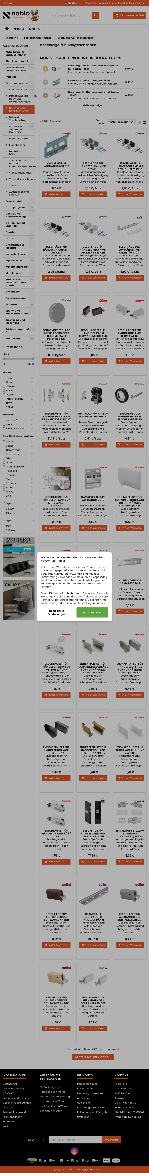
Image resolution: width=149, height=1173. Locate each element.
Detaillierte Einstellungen (57, 612)
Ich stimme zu (92, 612)
